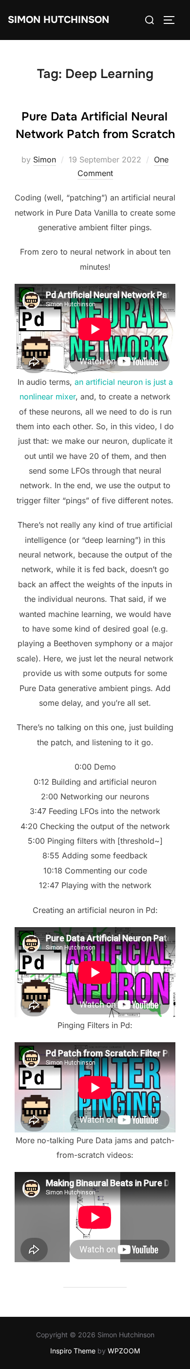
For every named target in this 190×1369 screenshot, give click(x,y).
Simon (44, 159)
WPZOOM (124, 1351)
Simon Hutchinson (58, 20)
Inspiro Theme (72, 1351)
